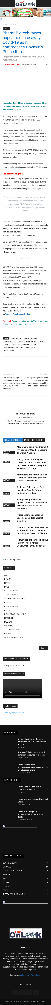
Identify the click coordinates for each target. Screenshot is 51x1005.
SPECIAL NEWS (13, 629)
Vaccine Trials (9, 351)
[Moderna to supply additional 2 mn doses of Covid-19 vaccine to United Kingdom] (9, 449)
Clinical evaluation (30, 338)
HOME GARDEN (11, 606)
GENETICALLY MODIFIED (15, 598)
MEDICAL (13, 24)
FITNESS (8, 583)
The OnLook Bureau (12, 64)
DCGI (14, 344)
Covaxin (20, 341)
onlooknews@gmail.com (30, 975)
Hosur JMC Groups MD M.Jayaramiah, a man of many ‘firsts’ (31, 814)
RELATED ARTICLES (12, 440)
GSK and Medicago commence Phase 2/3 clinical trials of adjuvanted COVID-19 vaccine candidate (14, 383)
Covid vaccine (31, 341)
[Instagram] (22, 992)
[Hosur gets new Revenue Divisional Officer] (9, 802)
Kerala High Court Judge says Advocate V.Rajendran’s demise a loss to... (32, 741)
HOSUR (7, 610)
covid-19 (42, 341)
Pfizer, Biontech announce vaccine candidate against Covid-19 (30, 518)
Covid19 (6, 344)
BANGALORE (12, 594)
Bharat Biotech (16, 338)
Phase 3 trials (31, 347)
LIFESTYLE (8, 618)
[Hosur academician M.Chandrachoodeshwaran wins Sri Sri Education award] (9, 768)
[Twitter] (36, 992)
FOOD (7, 587)
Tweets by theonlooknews (13, 713)
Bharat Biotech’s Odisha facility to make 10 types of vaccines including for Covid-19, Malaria (32, 530)
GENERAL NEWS (11, 590)
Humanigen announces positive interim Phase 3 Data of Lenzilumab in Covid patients (32, 542)
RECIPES (7, 633)
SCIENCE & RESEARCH (6, 452)
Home (5, 24)
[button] (47, 3)
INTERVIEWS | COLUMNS (15, 614)
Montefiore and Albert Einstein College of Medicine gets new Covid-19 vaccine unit (32, 477)
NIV (22, 347)
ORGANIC (8, 626)
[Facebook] (25, 428)
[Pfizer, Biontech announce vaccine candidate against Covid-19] (9, 517)
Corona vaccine (9, 341)
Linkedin (28, 314)
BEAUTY (7, 579)
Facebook (17, 314)
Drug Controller (24, 344)
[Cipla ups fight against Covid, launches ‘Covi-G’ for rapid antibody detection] (9, 490)
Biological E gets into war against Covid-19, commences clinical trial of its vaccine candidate (37, 381)
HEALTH (7, 602)
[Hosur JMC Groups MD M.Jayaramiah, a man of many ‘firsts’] (9, 814)
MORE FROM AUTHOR (33, 440)
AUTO (6, 575)
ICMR (34, 344)
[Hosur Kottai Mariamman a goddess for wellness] (9, 790)
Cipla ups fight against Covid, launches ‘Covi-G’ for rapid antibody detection (31, 490)
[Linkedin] (29, 992)
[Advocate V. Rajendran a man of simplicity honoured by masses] (9, 755)
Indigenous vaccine (11, 347)
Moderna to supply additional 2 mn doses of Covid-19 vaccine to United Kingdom (32, 450)
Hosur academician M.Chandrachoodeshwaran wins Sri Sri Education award (33, 767)
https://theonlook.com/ (26, 417)
